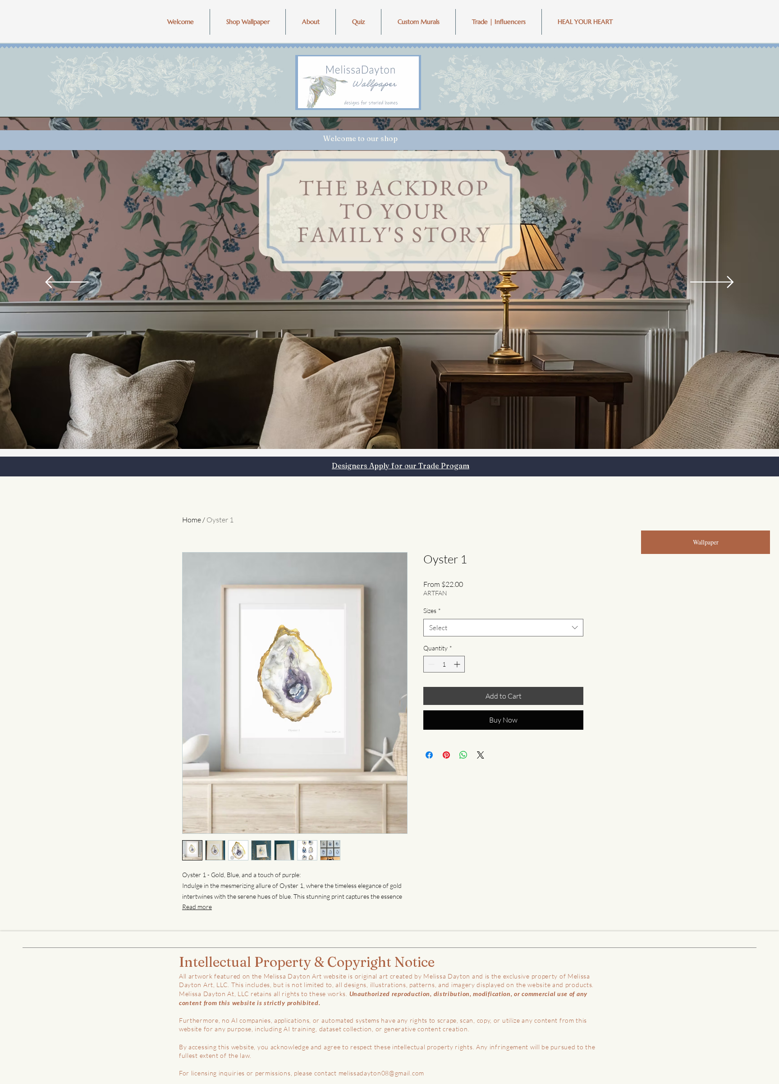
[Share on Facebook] (429, 755)
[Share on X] (480, 755)
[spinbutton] (444, 664)
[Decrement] (430, 664)
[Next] (712, 282)
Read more (197, 906)
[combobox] (503, 627)
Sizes (432, 610)
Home (191, 519)
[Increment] (457, 664)
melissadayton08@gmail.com (382, 1073)
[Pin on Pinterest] (446, 755)
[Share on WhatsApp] (463, 755)
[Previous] (67, 282)
